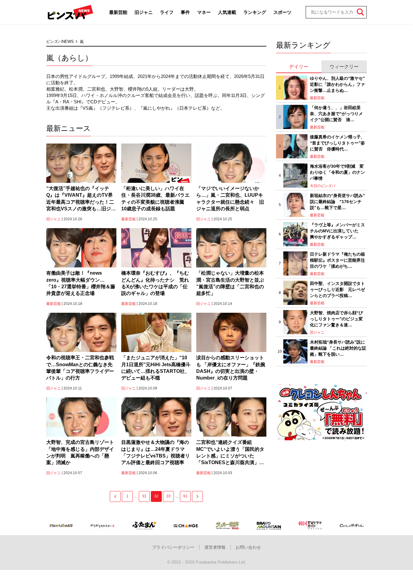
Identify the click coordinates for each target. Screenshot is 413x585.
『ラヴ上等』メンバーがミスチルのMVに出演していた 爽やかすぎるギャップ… (337, 230)
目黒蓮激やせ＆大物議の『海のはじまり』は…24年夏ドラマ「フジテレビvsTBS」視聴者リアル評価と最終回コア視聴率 (155, 452)
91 (185, 496)
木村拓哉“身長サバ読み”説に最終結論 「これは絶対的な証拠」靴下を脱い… (338, 348)
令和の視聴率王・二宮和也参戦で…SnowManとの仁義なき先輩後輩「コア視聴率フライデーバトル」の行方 (80, 367)
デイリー (298, 66)
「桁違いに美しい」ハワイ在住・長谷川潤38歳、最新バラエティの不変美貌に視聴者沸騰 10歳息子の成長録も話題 (155, 198)
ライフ (167, 12)
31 (144, 496)
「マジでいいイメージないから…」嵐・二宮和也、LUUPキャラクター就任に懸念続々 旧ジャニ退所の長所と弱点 (230, 198)
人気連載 (227, 12)
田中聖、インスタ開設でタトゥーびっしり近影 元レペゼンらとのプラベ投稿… (337, 289)
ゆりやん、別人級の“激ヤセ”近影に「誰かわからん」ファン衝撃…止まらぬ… (337, 84)
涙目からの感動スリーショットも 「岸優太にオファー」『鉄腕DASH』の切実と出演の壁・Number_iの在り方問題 (230, 367)
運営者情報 (215, 547)
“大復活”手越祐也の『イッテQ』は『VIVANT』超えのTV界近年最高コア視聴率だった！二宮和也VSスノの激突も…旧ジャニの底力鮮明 (81, 199)
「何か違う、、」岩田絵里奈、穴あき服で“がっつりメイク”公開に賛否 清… (336, 113)
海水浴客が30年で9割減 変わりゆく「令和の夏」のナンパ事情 (337, 172)
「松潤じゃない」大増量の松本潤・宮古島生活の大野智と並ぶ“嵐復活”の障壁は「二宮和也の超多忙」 (230, 283)
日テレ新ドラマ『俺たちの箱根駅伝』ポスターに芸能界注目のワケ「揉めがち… (337, 260)
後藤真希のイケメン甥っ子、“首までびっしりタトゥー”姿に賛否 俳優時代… (337, 142)
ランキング (254, 12)
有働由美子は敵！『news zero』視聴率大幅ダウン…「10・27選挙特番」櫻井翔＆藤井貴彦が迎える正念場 (80, 283)
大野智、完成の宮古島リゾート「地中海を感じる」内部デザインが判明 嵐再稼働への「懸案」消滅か (80, 452)
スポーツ (282, 12)
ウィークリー (344, 66)
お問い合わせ (248, 547)
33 (168, 496)
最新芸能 (118, 12)
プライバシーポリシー (173, 547)
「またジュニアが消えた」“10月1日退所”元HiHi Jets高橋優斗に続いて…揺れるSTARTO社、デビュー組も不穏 (155, 367)
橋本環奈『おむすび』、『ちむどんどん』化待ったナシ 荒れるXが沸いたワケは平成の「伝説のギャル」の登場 (155, 283)
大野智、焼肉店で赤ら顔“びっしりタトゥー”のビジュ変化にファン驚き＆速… (336, 318)
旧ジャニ (144, 12)
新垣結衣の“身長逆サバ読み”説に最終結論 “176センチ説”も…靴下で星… (337, 201)
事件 (185, 12)
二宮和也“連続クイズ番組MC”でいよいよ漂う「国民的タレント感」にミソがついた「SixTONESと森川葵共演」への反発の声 (230, 453)
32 (156, 496)
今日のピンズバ (322, 186)
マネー (204, 12)
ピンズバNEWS (60, 42)
